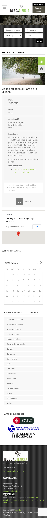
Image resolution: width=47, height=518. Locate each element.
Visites (9, 403)
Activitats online (13, 334)
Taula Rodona (12, 398)
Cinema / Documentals (16, 344)
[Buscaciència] (19, 7)
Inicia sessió (38, 4)
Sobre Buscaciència (10, 512)
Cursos (9, 364)
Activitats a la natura (15, 319)
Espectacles (11, 373)
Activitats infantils (14, 329)
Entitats (38, 12)
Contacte (7, 515)
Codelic (18, 510)
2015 (11, 185)
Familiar (10, 383)
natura (12, 188)
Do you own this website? (15, 227)
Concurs (10, 349)
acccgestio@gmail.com (12, 491)
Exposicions (11, 378)
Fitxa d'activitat (13, 52)
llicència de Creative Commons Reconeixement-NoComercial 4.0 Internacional (23, 500)
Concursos (11, 354)
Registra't (38, 8)
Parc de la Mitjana (23, 188)
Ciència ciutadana (13, 339)
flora (22, 185)
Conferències (12, 359)
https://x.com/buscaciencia (13, 471)
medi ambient (30, 185)
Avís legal (22, 512)
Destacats (10, 369)
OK (37, 227)
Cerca (39, 41)
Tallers (9, 393)
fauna (17, 185)
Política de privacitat (35, 512)
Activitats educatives (15, 324)
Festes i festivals (13, 388)
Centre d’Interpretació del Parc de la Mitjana (25, 170)
